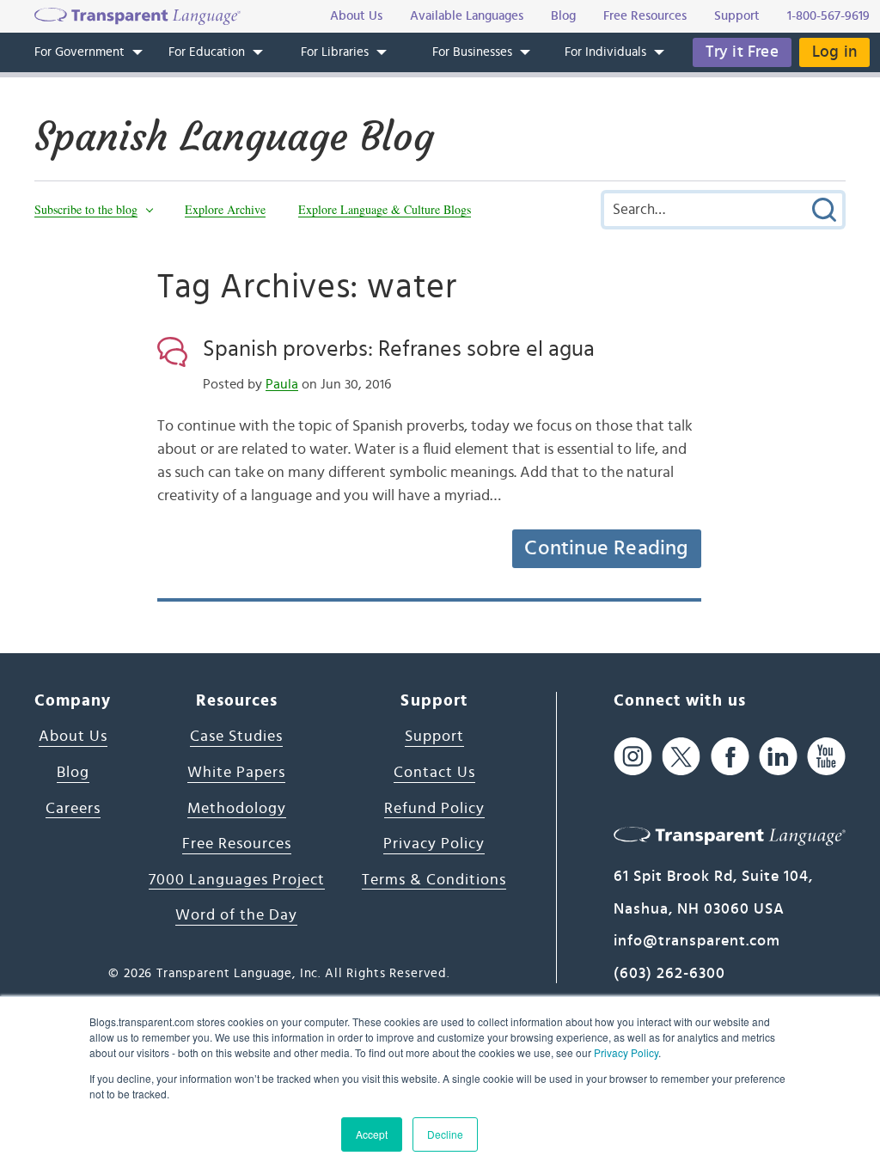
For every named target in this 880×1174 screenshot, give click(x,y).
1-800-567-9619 (828, 15)
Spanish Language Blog (234, 137)
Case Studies (236, 736)
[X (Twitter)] (681, 756)
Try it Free (742, 52)
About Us (73, 736)
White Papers (236, 772)
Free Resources (236, 844)
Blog (73, 772)
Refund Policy (434, 808)
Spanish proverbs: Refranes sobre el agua (399, 349)
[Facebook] (730, 756)
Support (434, 736)
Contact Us (434, 772)
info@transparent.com (697, 941)
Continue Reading (606, 548)
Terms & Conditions (434, 880)
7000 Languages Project (237, 880)
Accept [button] (372, 1134)
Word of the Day (236, 915)
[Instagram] (633, 756)
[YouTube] (826, 756)
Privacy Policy (626, 1052)
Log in (834, 52)
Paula (282, 384)
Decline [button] (445, 1134)
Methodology (236, 808)
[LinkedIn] (778, 756)
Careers (73, 808)
